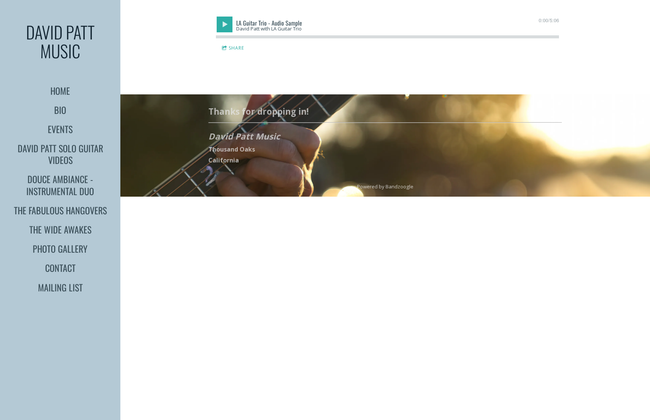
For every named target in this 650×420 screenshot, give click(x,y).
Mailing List (60, 287)
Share (236, 48)
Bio (60, 110)
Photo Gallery (60, 248)
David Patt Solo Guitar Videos (60, 154)
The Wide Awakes (60, 229)
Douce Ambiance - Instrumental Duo (60, 184)
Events (60, 129)
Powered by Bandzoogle (385, 186)
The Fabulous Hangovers (60, 210)
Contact (60, 267)
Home (60, 90)
